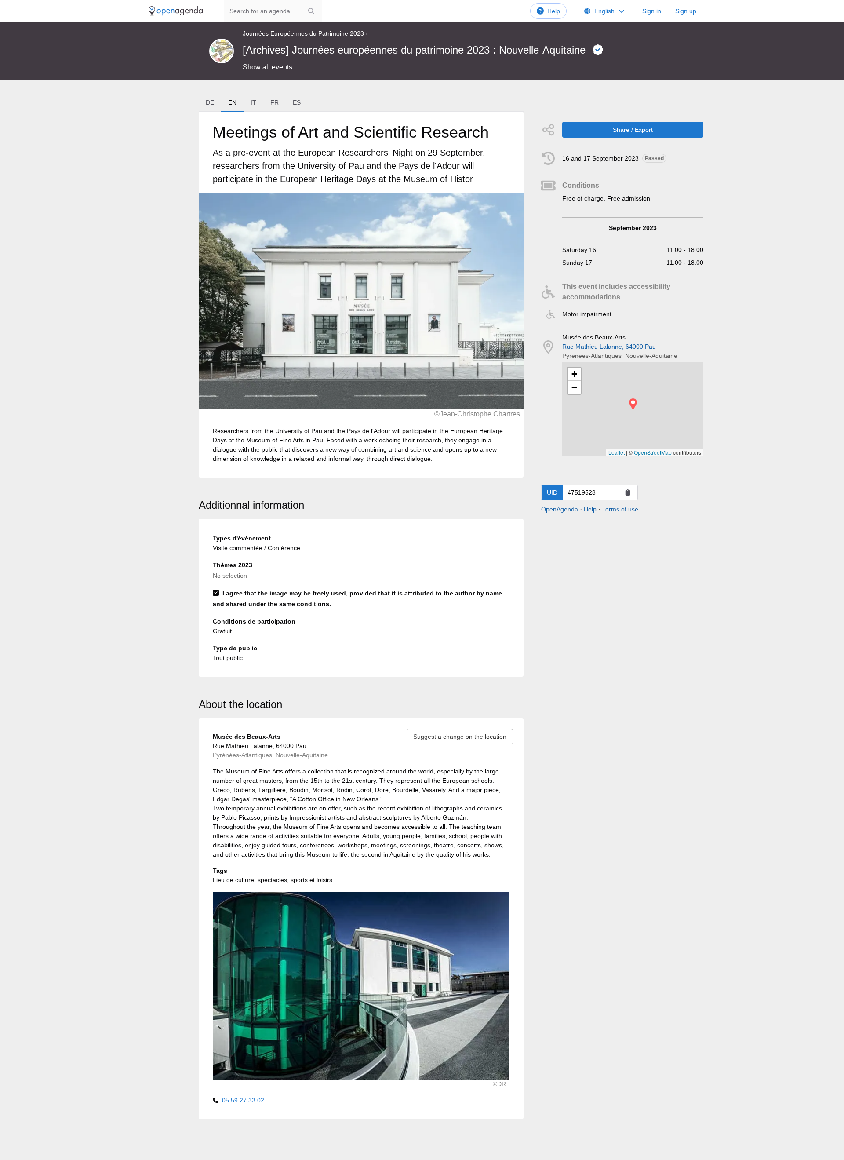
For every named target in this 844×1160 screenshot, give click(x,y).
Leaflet (616, 452)
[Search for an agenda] (311, 11)
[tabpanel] (361, 295)
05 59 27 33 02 (243, 1100)
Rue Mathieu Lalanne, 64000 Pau (609, 346)
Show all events (267, 67)
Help (553, 11)
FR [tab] (274, 102)
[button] (633, 403)
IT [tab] (253, 102)
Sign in (651, 11)
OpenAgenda (559, 509)
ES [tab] (297, 102)
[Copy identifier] (628, 492)
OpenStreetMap (653, 452)
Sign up (685, 11)
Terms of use (620, 509)
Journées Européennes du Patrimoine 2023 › (305, 33)
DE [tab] (210, 102)
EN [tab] (232, 102)
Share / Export (633, 129)
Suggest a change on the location (459, 736)
